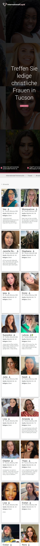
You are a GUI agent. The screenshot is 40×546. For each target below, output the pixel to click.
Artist (4, 512)
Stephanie (26, 251)
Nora (24, 545)
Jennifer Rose (9, 251)
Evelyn (25, 503)
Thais (24, 461)
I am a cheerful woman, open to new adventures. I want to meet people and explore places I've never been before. (30, 472)
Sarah (24, 377)
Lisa (5, 419)
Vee (4, 209)
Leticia (25, 335)
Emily (24, 293)
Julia (5, 377)
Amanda (26, 419)
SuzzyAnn (7, 335)
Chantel (6, 461)
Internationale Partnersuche (15, 175)
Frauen (30, 175)
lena (5, 293)
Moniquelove (28, 209)
